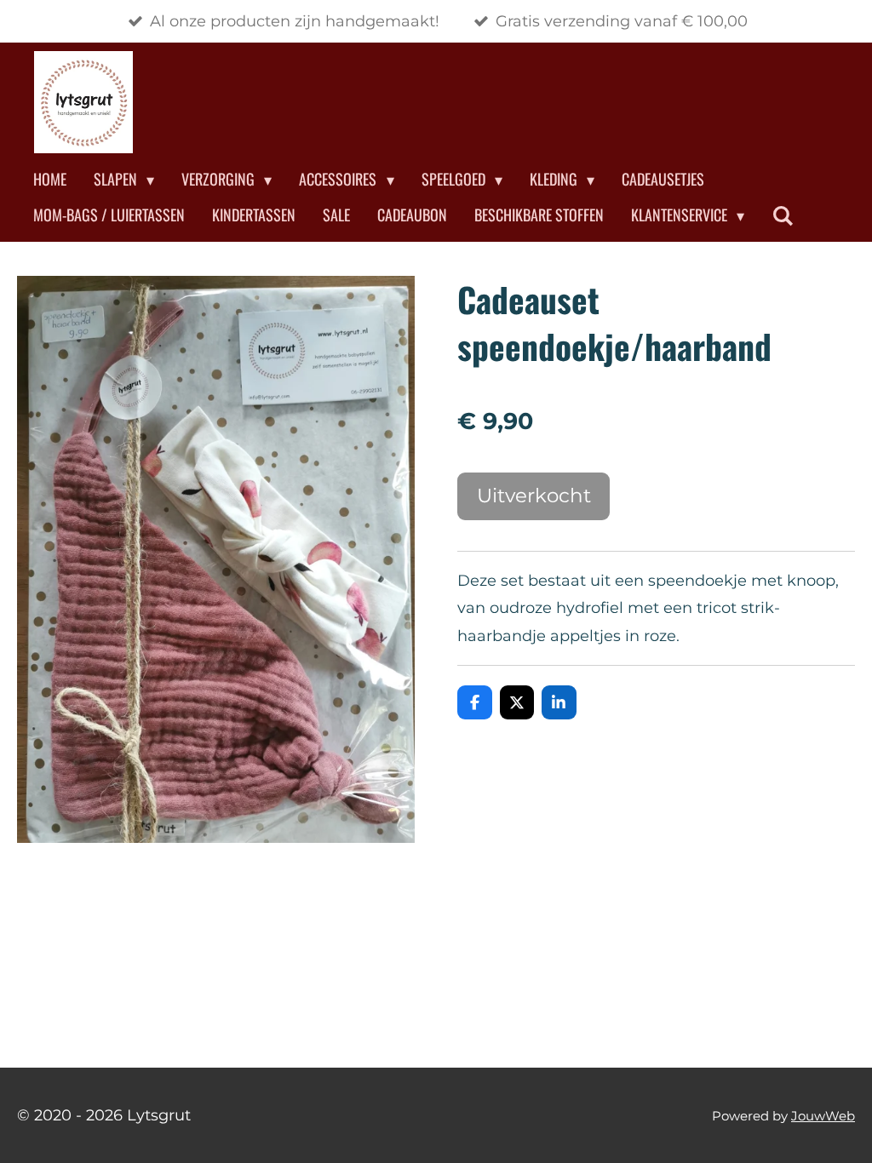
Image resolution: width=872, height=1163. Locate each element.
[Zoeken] (782, 215)
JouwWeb (823, 1116)
